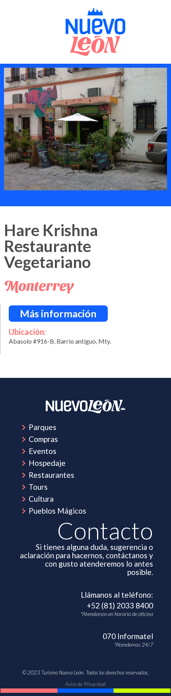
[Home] (85, 407)
